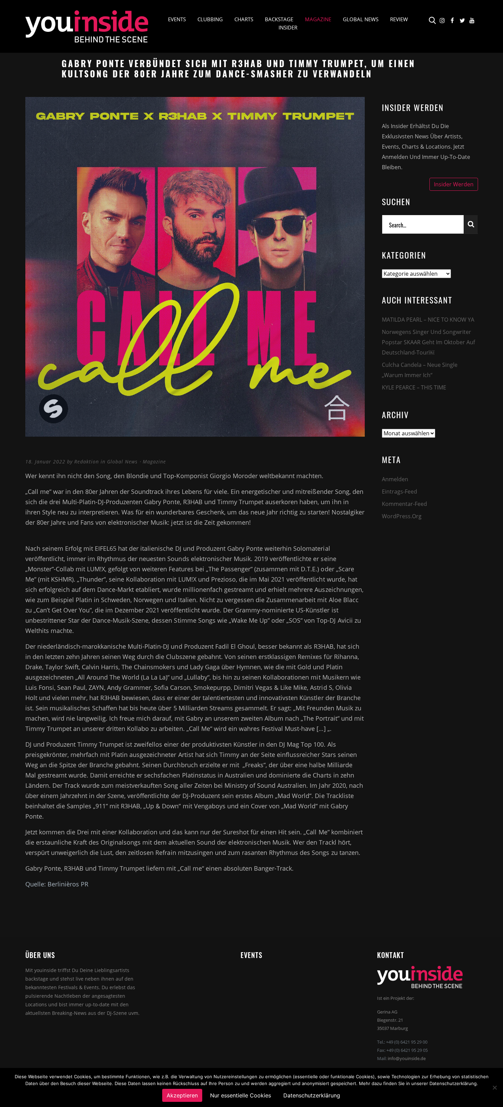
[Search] (471, 224)
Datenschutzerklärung (311, 1095)
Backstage (279, 19)
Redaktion (86, 461)
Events (177, 19)
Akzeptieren (182, 1095)
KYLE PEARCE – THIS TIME (414, 387)
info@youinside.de (407, 1058)
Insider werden (454, 184)
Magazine (318, 19)
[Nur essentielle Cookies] (494, 1087)
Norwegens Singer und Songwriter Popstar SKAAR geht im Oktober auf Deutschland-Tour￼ (428, 342)
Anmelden (395, 479)
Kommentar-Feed (404, 504)
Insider (288, 27)
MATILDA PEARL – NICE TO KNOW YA (428, 319)
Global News (360, 19)
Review (399, 19)
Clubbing (210, 19)
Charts (243, 19)
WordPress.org (402, 516)
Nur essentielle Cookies (240, 1095)
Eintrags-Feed (399, 491)
